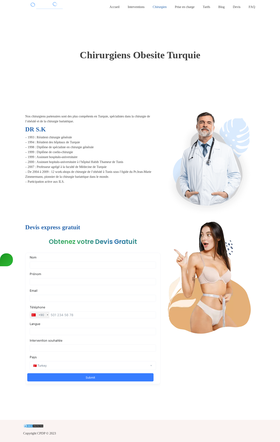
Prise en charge (185, 7)
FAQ (252, 7)
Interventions (136, 7)
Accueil (114, 7)
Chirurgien (160, 7)
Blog (221, 7)
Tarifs (206, 7)
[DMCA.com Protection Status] (140, 426)
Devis (236, 7)
